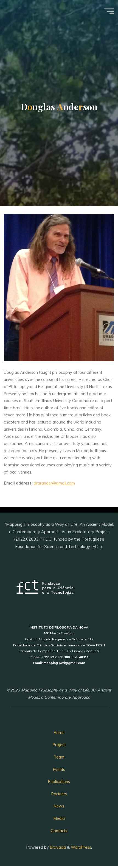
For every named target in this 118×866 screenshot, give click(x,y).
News (59, 806)
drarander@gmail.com (54, 483)
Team (59, 757)
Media (59, 818)
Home (59, 732)
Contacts (59, 830)
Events (59, 769)
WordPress (81, 847)
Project (59, 744)
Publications (59, 781)
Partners (59, 794)
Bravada (57, 847)
